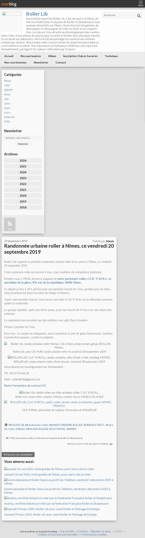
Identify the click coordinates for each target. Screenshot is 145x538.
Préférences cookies (94, 534)
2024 (23, 172)
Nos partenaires (31, 56)
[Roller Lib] (11, 21)
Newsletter (41, 62)
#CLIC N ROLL (57, 428)
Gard (7, 107)
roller (7, 85)
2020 (23, 195)
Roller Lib (37, 14)
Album (52, 56)
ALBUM (8, 89)
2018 (23, 207)
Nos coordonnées (15, 62)
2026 (23, 160)
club (6, 98)
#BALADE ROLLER (37, 428)
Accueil (8, 56)
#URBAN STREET (94, 424)
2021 (23, 189)
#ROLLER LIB (16, 424)
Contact (61, 62)
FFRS (7, 121)
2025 (23, 166)
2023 (23, 178)
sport (7, 103)
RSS (9, 229)
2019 (23, 201)
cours (7, 112)
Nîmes (7, 80)
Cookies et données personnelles (57, 534)
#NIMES (71, 428)
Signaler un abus (101, 531)
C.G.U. (118, 531)
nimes (7, 94)
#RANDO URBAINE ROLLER (65, 424)
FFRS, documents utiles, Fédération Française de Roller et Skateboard (45, 438)
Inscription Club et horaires (80, 56)
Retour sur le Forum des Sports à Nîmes (88, 443)
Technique (111, 56)
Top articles (67, 531)
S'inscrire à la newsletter (18, 454)
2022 (23, 184)
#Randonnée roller (36, 424)
